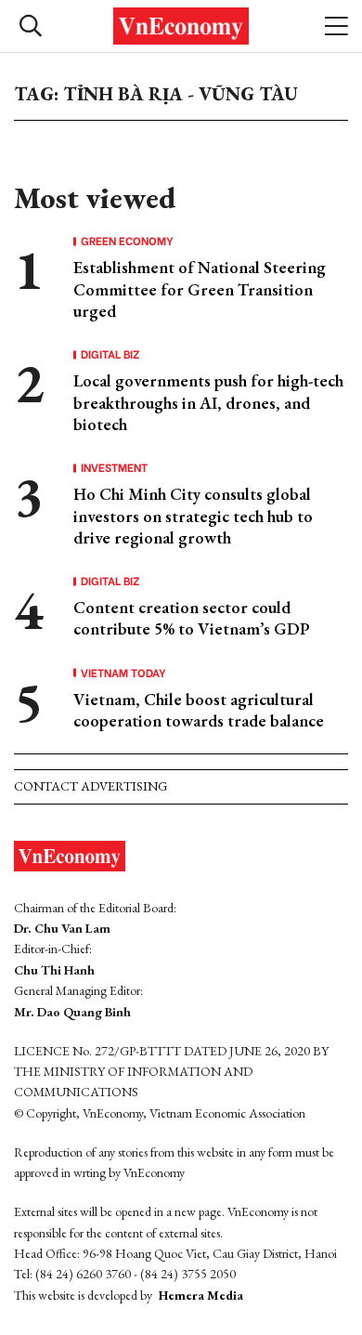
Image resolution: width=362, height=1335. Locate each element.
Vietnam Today (123, 672)
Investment (114, 467)
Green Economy (127, 240)
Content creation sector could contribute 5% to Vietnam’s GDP (191, 617)
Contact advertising (90, 786)
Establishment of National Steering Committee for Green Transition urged (199, 288)
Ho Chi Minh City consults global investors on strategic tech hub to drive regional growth (193, 515)
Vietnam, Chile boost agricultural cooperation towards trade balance (198, 709)
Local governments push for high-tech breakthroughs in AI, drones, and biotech (208, 402)
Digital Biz (110, 354)
